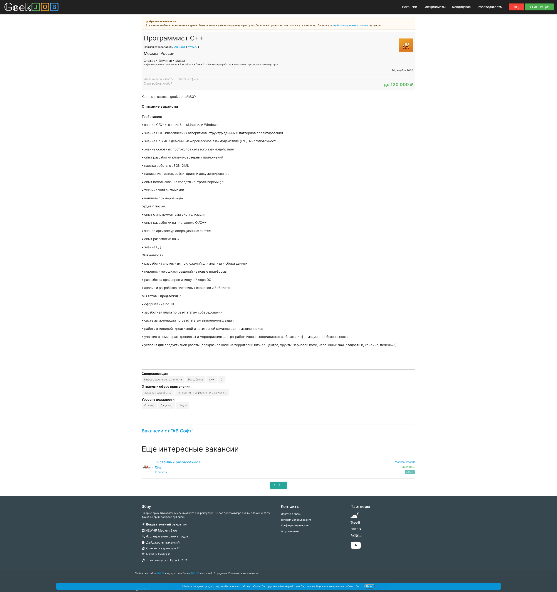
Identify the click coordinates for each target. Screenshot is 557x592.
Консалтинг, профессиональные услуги (202, 392)
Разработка (195, 379)
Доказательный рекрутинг (166, 524)
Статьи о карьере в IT (162, 548)
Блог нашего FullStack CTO (166, 560)
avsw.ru (192, 46)
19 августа (161, 472)
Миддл (182, 405)
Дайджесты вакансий (162, 542)
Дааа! (369, 586)
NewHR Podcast (157, 554)
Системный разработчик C (178, 462)
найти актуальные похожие (350, 25)
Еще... (278, 485)
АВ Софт (179, 46)
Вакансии (409, 7)
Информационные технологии (163, 379)
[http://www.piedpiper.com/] (355, 516)
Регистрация (539, 7)
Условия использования (296, 519)
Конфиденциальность (295, 525)
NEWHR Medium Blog (160, 530)
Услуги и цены (290, 531)
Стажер (149, 405)
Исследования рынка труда (166, 536)
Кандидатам (461, 7)
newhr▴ (356, 528)
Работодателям (490, 7)
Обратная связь (291, 513)
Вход (516, 7)
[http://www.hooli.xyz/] (355, 524)
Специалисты (435, 7)
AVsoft (158, 467)
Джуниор (166, 405)
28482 (160, 573)
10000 (195, 573)
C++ (212, 379)
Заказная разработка (157, 392)
